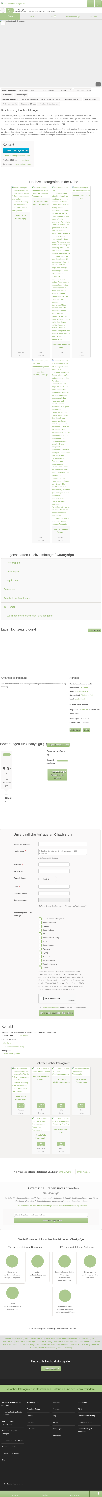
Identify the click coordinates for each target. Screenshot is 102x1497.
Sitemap (30, 1422)
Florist (45, 941)
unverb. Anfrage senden (17, 150)
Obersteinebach (81, 691)
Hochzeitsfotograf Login (13, 1484)
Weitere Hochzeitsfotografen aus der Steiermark (73, 1341)
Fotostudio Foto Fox (61, 1130)
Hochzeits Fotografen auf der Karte (11, 1403)
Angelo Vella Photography (41, 1136)
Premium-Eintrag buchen (14, 1440)
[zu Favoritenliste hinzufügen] (3, 23)
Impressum (82, 1402)
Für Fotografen (33, 1402)
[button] (51, 53)
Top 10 (55, 1422)
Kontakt (86, 730)
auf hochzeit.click (52, 1369)
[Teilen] (93, 1494)
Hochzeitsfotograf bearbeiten (85, 1430)
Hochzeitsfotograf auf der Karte (17, 156)
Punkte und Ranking (9, 1447)
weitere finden (37, 1275)
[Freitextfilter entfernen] (90, 3)
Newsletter (56, 1435)
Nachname (18, 871)
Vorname (17, 865)
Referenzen (10, 589)
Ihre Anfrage (19, 851)
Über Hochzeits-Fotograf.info (7, 1422)
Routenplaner (95, 630)
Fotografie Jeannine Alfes (61, 346)
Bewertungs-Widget (11, 1453)
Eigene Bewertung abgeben (59, 745)
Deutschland (80, 699)
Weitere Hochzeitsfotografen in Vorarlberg (55, 1347)
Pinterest (55, 1409)
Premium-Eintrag (97, 184)
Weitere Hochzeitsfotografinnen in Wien (61, 1338)
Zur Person (10, 607)
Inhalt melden (83, 1172)
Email (16, 887)
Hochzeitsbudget (21, 900)
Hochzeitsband (48, 930)
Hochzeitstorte (48, 945)
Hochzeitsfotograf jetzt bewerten (58, 775)
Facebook (56, 1402)
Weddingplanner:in (50, 964)
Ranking (30, 1416)
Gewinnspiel (57, 1429)
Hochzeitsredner (49, 960)
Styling (45, 953)
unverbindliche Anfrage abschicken (56, 1013)
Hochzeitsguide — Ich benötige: (23, 914)
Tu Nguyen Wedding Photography (41, 202)
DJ (44, 934)
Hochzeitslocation (49, 923)
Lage (32, 16)
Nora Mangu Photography (81, 1080)
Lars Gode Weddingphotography (41, 374)
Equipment (12, 580)
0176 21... (14, 160)
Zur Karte (7, 1043)
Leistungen (12, 571)
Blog (54, 1416)
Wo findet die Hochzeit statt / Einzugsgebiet (29, 615)
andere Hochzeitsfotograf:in (53, 919)
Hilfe (3, 1460)
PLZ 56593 (85, 688)
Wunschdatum (20, 878)
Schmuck (46, 957)
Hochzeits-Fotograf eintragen (9, 1432)
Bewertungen (72, 16)
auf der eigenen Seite (90, 1275)
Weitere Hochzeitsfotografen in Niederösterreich (24, 1338)
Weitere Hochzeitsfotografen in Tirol (55, 1344)
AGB (80, 1409)
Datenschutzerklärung (50, 1007)
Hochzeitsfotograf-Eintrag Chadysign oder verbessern (64, 1276)
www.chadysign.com (23, 164)
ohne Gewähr (65, 1172)
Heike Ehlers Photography (20, 217)
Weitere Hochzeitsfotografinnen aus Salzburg (33, 1341)
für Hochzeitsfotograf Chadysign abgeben (12, 1275)
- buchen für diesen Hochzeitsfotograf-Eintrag (65, 1309)
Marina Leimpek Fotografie (61, 530)
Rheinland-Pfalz (87, 695)
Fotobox (46, 968)
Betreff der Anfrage (22, 844)
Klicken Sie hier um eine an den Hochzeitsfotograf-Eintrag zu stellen (52, 1206)
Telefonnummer (20, 893)
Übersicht (11, 16)
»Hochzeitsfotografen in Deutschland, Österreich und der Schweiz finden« (51, 1389)
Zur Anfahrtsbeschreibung (13, 1047)
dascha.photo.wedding (81, 197)
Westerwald (83, 710)
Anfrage (93, 16)
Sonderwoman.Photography (41, 1077)
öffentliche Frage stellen (52, 1221)
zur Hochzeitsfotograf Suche (2, 10)
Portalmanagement (85, 1422)
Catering (46, 926)
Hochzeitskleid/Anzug (51, 938)
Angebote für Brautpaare (17, 598)
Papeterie (46, 949)
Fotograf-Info (13, 562)
